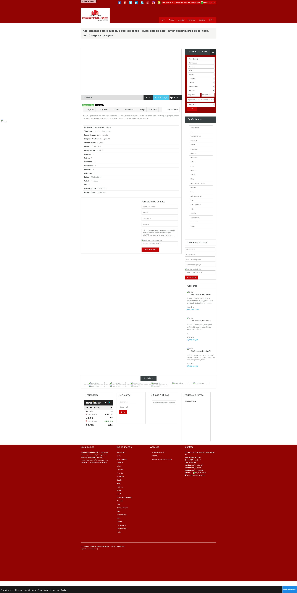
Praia (192, 192)
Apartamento (194, 127)
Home (163, 20)
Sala (192, 200)
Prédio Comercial (196, 196)
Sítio (192, 209)
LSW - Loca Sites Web (117, 546)
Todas (192, 226)
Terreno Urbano (195, 222)
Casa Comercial (195, 136)
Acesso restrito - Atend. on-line (162, 459)
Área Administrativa (158, 452)
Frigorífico (193, 157)
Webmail (155, 456)
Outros (211, 20)
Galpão (192, 162)
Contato (202, 20)
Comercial (193, 149)
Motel (192, 179)
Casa (192, 132)
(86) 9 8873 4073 (200, 473)
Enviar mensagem (150, 249)
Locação (181, 20)
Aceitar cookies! (289, 589)
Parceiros (191, 20)
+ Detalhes (190, 307)
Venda (171, 20)
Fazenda (193, 153)
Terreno (193, 213)
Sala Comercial (195, 205)
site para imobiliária (90, 549)
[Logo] (95, 15)
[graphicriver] (94, 383)
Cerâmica (193, 140)
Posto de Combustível (197, 183)
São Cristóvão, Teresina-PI (201, 294)
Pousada (193, 187)
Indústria (193, 170)
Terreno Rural (194, 217)
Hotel (192, 166)
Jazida (192, 175)
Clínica (192, 145)
